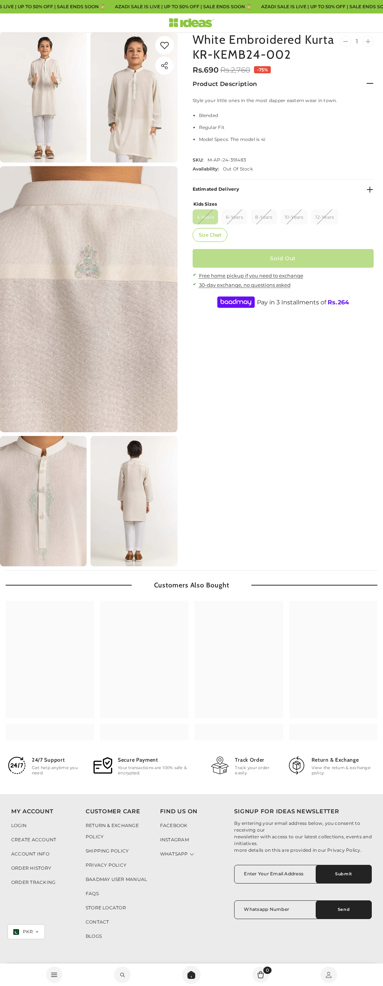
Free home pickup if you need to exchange (251, 276)
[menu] (54, 975)
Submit (343, 873)
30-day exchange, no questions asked (245, 285)
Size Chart (210, 235)
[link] (164, 45)
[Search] (191, 975)
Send (344, 909)
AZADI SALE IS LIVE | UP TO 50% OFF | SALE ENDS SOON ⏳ (183, 6)
